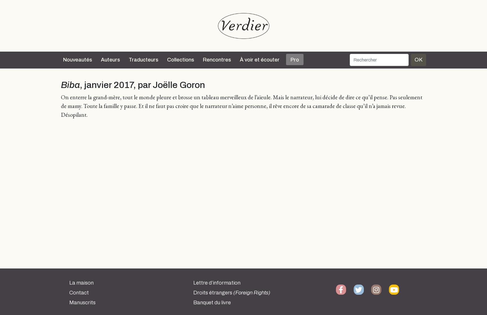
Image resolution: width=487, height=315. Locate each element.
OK (418, 60)
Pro (295, 60)
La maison (81, 283)
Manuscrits (82, 302)
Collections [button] (180, 60)
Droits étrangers (231, 293)
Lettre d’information (216, 283)
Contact (79, 293)
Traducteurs (143, 60)
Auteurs (110, 60)
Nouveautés (77, 60)
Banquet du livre (212, 302)
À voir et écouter (260, 60)
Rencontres (217, 60)
